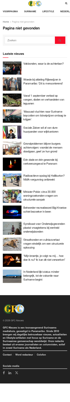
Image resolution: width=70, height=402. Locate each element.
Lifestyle (48, 11)
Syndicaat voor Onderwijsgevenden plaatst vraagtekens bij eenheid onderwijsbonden (44, 227)
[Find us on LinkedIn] (9, 373)
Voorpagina (10, 11)
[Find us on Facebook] (4, 373)
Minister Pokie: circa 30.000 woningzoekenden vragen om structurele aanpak (40, 195)
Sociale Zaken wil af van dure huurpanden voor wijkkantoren (40, 129)
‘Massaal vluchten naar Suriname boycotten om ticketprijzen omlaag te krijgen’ (44, 115)
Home (6, 21)
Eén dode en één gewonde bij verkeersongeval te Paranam (40, 161)
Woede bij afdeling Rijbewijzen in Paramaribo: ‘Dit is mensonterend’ (43, 81)
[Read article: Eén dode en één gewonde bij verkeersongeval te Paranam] (12, 164)
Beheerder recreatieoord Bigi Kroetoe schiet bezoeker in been (44, 209)
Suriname (30, 11)
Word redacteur (24, 354)
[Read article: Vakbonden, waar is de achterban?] (12, 68)
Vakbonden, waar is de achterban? (43, 63)
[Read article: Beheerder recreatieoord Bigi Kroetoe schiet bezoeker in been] (12, 212)
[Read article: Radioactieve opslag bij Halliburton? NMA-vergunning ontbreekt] (12, 180)
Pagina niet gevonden (23, 21)
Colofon (41, 354)
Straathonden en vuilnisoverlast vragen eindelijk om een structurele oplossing (43, 243)
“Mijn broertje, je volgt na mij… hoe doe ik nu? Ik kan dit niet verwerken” (44, 257)
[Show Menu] (4, 3)
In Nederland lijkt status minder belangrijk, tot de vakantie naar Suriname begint (41, 275)
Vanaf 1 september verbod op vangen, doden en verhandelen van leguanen (43, 99)
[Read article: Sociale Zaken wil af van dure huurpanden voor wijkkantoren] (12, 132)
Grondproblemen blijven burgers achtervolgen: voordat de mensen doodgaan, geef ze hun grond (42, 147)
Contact (7, 354)
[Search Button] (66, 3)
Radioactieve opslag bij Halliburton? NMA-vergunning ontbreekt (43, 177)
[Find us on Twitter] (16, 373)
